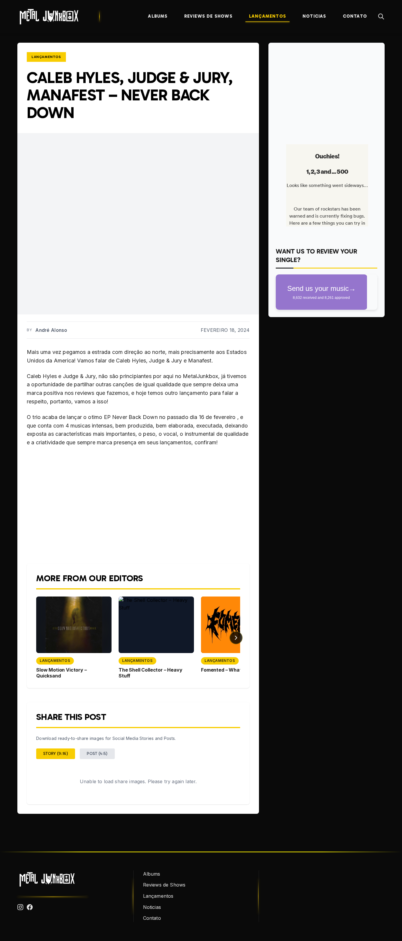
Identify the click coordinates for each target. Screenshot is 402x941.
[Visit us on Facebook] (30, 907)
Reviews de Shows (208, 16)
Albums (157, 16)
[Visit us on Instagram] (20, 907)
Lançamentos (267, 16)
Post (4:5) (97, 753)
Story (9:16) (55, 753)
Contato (355, 16)
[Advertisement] (326, 91)
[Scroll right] (236, 637)
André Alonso (51, 330)
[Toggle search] (381, 16)
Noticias (314, 16)
